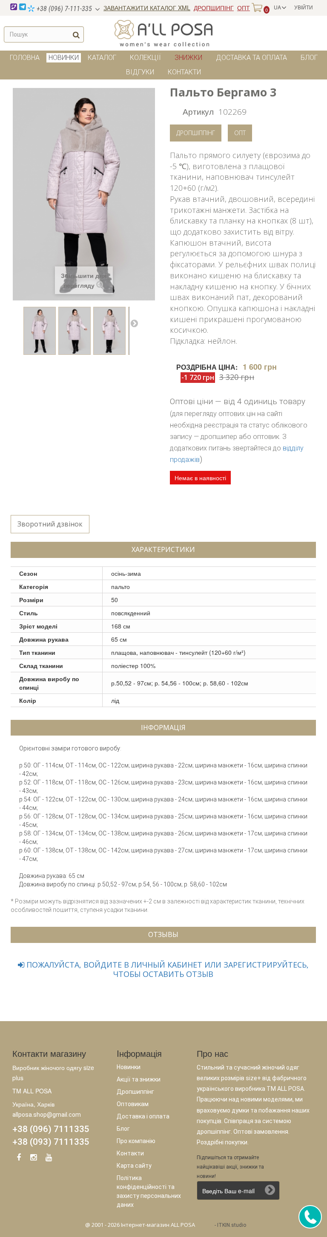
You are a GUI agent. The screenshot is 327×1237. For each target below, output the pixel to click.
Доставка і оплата (143, 1116)
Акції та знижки (139, 1079)
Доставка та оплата (251, 58)
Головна (25, 58)
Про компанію (136, 1141)
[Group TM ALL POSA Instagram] (33, 1158)
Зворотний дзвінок (50, 524)
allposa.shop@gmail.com (46, 1114)
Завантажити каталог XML (146, 7)
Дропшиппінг (135, 1091)
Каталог (102, 58)
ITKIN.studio (231, 1225)
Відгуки (140, 72)
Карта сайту (134, 1165)
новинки (64, 58)
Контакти (184, 72)
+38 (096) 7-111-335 (63, 9)
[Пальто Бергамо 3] (39, 330)
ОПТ (243, 7)
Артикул (198, 111)
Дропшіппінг (195, 133)
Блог (309, 58)
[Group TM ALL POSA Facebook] (18, 1158)
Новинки (129, 1067)
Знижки (188, 58)
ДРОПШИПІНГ (214, 7)
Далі (134, 323)
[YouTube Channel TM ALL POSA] (48, 1158)
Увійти (303, 7)
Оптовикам (133, 1104)
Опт (240, 133)
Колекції (145, 58)
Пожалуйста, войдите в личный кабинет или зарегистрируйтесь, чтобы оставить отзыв (166, 969)
